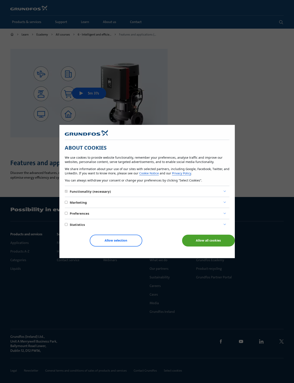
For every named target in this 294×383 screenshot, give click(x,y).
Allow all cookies (208, 240)
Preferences (79, 213)
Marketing (78, 202)
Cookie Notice (149, 173)
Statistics (77, 224)
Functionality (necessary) (90, 191)
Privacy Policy (181, 173)
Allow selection (116, 240)
